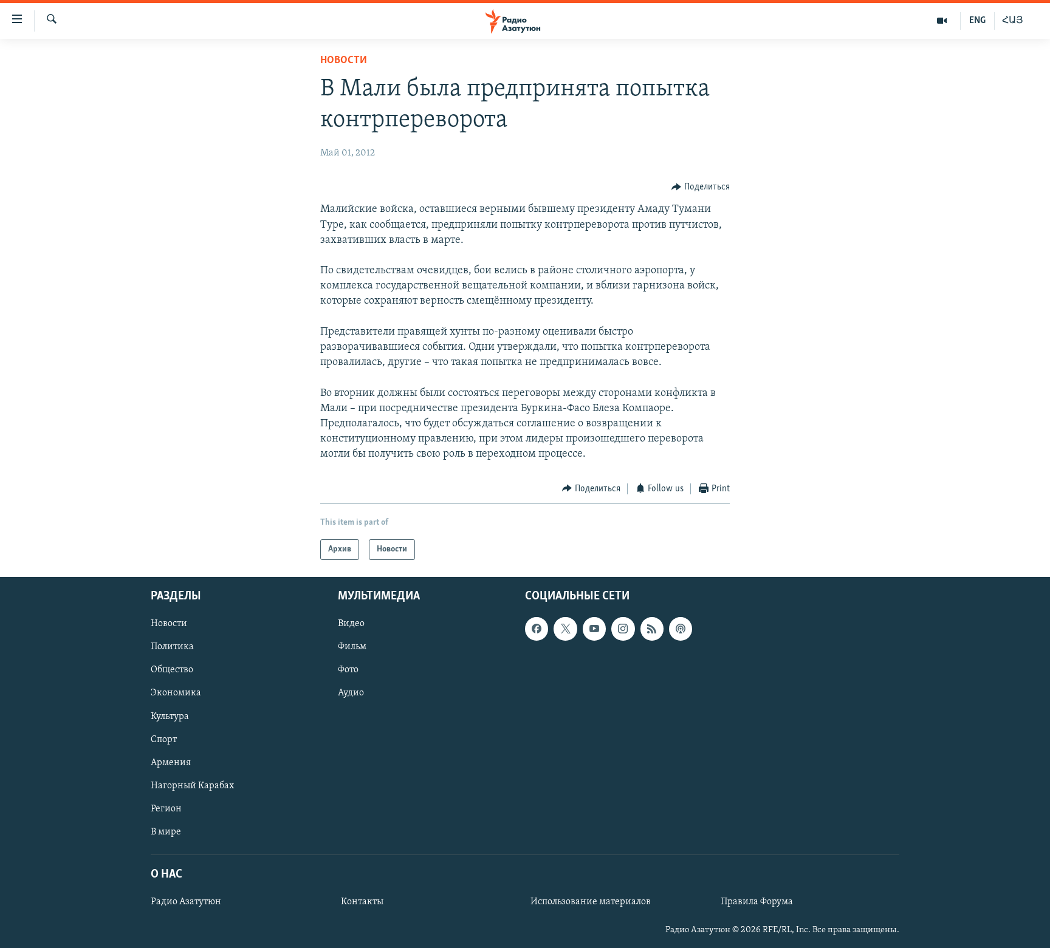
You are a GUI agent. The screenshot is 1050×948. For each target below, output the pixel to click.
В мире (166, 832)
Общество (172, 670)
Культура (170, 716)
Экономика (176, 693)
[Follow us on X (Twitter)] (565, 628)
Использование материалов (590, 902)
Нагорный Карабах (192, 786)
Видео (351, 624)
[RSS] (652, 628)
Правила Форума (757, 902)
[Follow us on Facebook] (536, 628)
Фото (348, 670)
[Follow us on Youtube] (594, 628)
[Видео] (942, 20)
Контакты (362, 902)
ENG (977, 21)
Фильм (352, 647)
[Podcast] (680, 628)
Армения (171, 763)
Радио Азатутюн (186, 902)
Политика (172, 647)
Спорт (164, 740)
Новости (343, 60)
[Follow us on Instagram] (622, 628)
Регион (166, 809)
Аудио (351, 693)
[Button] (700, 187)
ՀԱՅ (1012, 21)
